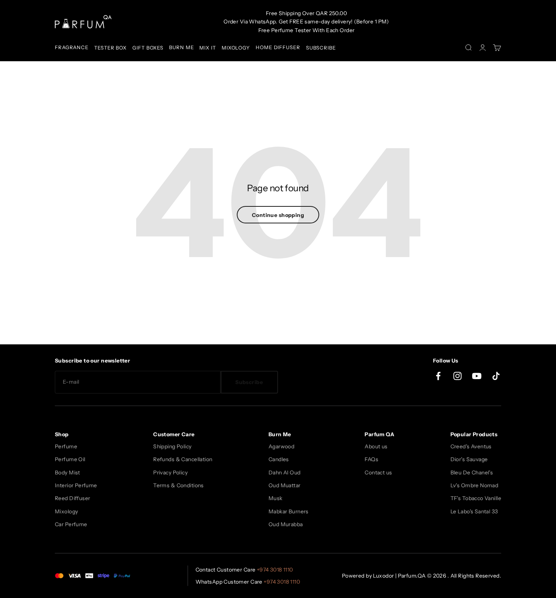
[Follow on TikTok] (496, 376)
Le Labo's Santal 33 (474, 511)
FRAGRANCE (72, 47)
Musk (276, 498)
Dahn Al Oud (285, 472)
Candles (279, 459)
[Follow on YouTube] (477, 376)
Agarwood (281, 446)
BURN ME (181, 47)
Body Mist (67, 472)
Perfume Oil (70, 459)
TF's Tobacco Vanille (475, 498)
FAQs (371, 459)
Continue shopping (278, 215)
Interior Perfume (76, 485)
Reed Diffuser (72, 498)
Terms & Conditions (178, 485)
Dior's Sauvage (469, 459)
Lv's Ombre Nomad (474, 485)
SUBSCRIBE (321, 48)
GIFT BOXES (147, 48)
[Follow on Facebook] (438, 376)
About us (376, 446)
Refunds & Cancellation (182, 459)
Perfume (66, 446)
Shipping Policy (172, 446)
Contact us (378, 472)
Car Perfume (71, 524)
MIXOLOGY (236, 48)
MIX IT (207, 48)
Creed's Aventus (471, 446)
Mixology (66, 511)
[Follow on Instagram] (457, 376)
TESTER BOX (110, 48)
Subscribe (249, 382)
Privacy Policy (170, 472)
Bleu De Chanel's (471, 472)
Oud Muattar (285, 485)
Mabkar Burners (289, 511)
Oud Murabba (286, 524)
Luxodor (383, 575)
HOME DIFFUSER (278, 47)
